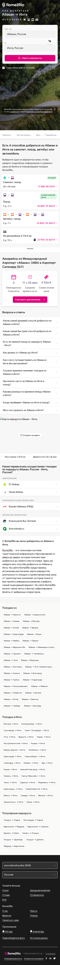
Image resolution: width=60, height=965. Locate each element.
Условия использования (33, 958)
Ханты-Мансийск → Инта (33, 776)
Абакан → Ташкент (12, 653)
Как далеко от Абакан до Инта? (20, 352)
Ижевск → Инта (31, 763)
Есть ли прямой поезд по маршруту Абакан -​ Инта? (27, 343)
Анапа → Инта (32, 802)
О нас (5, 911)
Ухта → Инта (9, 737)
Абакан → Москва (31, 621)
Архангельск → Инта (13, 802)
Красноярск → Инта (13, 789)
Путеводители (37, 895)
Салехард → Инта (12, 763)
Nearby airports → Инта (14, 750)
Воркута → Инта (25, 737)
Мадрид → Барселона (14, 846)
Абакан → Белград (32, 705)
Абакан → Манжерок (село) (41, 647)
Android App (38, 931)
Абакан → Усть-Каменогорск (38, 666)
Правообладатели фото (13, 938)
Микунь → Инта (45, 795)
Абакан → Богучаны (13, 666)
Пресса (33, 911)
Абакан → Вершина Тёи (14, 647)
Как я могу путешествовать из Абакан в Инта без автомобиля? (24, 362)
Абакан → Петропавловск (16, 686)
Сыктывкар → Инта (12, 730)
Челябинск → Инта (37, 750)
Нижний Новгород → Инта (32, 769)
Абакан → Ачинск (12, 673)
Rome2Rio (7, 550)
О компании (50, 954)
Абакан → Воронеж (30, 660)
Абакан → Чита (11, 660)
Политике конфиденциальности (39, 112)
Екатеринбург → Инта (31, 724)
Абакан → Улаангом (13, 692)
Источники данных (39, 938)
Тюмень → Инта (11, 776)
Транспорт (7, 135)
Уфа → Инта (47, 763)
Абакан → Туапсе (12, 679)
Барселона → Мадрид (14, 826)
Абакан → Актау (11, 699)
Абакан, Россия (16, 34)
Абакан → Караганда (32, 679)
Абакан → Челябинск (34, 653)
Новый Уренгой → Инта (36, 789)
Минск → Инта (10, 795)
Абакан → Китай (11, 627)
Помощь (34, 915)
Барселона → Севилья (38, 826)
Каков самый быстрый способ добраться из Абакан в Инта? (27, 333)
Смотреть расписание (27, 299)
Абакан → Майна (11, 640)
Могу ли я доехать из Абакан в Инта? (23, 410)
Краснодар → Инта (13, 756)
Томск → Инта (10, 782)
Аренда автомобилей (40, 890)
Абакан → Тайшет (30, 640)
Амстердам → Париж (33, 820)
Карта (39, 135)
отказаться (14, 112)
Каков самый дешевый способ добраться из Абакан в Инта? (27, 322)
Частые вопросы (24, 135)
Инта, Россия (15, 48)
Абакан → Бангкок (30, 699)
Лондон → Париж (12, 820)
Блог (4, 899)
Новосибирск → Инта (35, 756)
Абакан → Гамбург (12, 705)
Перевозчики (51, 135)
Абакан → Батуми (33, 692)
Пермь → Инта (43, 737)
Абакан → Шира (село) (34, 614)
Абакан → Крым (34, 634)
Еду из (8, 29)
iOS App (9, 931)
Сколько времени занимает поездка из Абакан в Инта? (24, 372)
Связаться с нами (10, 920)
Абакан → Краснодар (14, 634)
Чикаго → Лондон (30, 833)
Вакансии (6, 915)
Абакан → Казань (12, 621)
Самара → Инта (28, 795)
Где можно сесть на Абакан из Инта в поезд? (23, 383)
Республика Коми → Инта (16, 743)
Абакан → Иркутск (12, 614)
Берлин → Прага (11, 833)
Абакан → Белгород (32, 673)
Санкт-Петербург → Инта (37, 730)
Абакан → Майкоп (39, 686)
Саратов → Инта (27, 782)
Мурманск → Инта (46, 782)
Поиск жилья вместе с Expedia (20, 67)
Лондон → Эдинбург (13, 839)
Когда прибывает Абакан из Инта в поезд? (26, 402)
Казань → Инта (38, 743)
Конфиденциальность (13, 958)
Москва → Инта (11, 724)
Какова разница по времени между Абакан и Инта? (27, 393)
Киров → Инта (10, 769)
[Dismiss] (55, 109)
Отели (5, 890)
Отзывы (6, 895)
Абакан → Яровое (30, 627)
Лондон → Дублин (35, 839)
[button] (30, 58)
